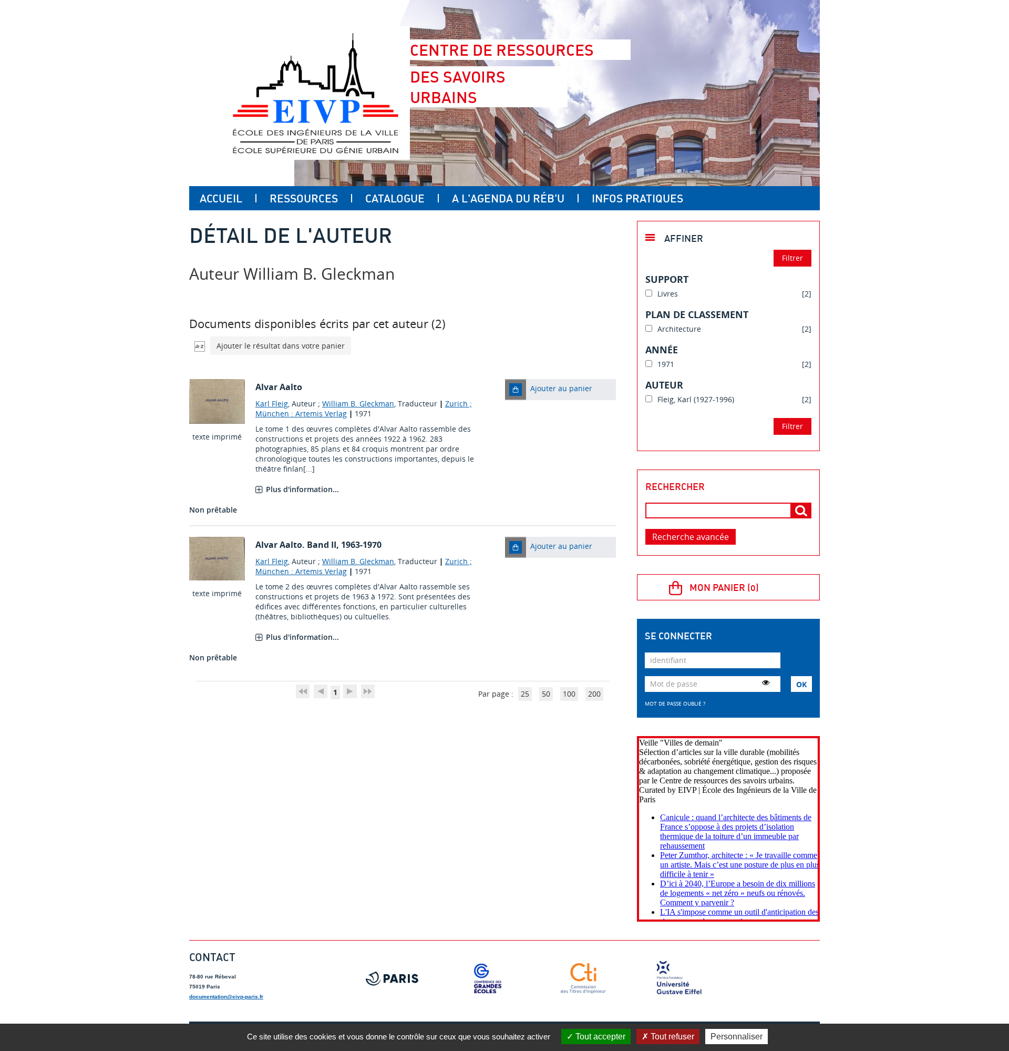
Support (666, 279)
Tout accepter (599, 1036)
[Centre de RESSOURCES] (315, 93)
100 (569, 694)
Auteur (664, 385)
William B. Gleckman (358, 404)
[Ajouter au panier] (515, 389)
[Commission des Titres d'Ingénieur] (583, 978)
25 (525, 694)
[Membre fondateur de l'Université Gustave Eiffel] (679, 978)
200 (594, 694)
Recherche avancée (690, 537)
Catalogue (395, 198)
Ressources (304, 198)
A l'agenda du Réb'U (508, 198)
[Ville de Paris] (392, 978)
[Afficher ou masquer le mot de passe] (765, 682)
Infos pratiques (637, 198)
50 (546, 694)
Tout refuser (671, 1036)
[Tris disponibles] (199, 346)
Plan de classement (696, 314)
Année (661, 349)
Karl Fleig (271, 404)
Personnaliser (737, 1036)
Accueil (221, 198)
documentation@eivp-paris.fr (226, 996)
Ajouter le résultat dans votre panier (281, 346)
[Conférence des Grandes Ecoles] (487, 978)
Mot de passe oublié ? (675, 703)
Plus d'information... (302, 489)
